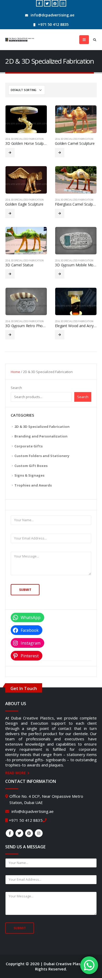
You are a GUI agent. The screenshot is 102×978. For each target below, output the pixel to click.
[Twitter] (47, 3)
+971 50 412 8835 (53, 24)
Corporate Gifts (28, 446)
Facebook (10, 833)
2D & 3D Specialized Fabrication (24, 139)
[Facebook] (39, 3)
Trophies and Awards (33, 485)
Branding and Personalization (40, 436)
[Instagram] (63, 3)
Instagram (39, 833)
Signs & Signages (29, 475)
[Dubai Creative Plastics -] (19, 39)
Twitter (19, 833)
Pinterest (29, 833)
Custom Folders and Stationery (41, 455)
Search (16, 387)
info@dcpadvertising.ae (52, 15)
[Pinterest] (55, 3)
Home (15, 371)
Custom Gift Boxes (31, 465)
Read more (10, 152)
